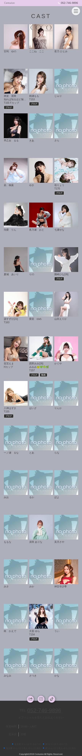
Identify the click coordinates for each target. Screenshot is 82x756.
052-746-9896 (69, 2)
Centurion (9, 3)
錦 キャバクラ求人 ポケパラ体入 (60, 748)
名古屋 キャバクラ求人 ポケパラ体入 (23, 748)
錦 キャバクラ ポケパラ (56, 744)
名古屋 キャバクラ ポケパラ (27, 744)
